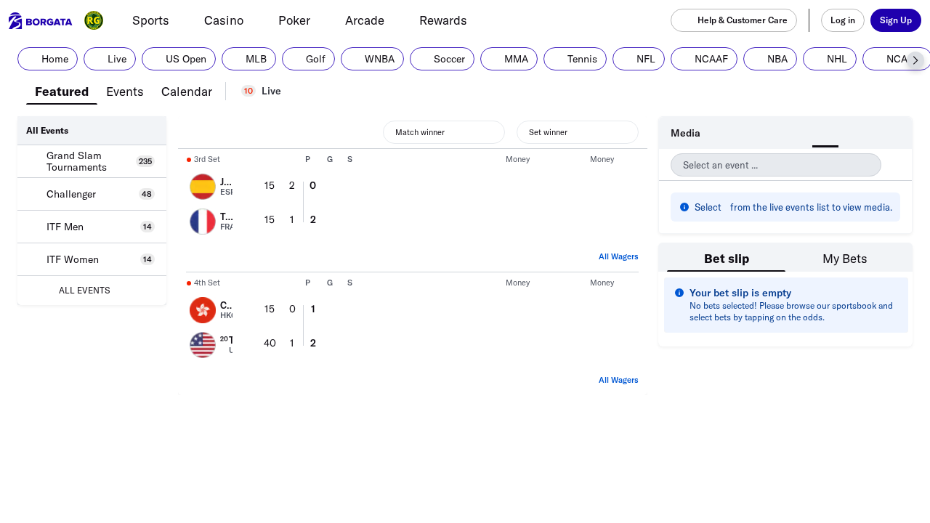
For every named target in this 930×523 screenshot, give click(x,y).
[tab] (61, 90)
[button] (915, 60)
